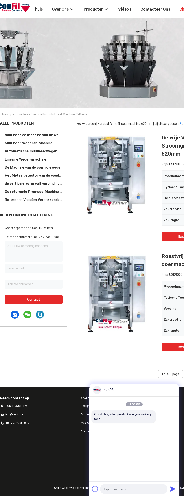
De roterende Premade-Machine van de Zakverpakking (34, 192)
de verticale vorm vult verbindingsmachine (34, 183)
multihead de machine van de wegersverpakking (34, 135)
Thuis (4, 114)
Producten (20, 114)
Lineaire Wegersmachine (25, 159)
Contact (33, 299)
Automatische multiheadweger (31, 151)
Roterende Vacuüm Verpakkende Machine (34, 200)
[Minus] (172, 390)
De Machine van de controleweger (33, 167)
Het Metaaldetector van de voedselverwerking (34, 175)
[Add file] (95, 489)
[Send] (172, 489)
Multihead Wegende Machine (29, 143)
